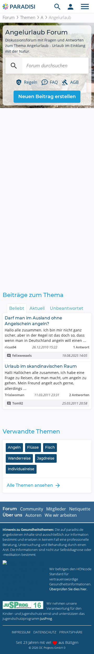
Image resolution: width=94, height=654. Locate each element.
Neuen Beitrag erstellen (47, 96)
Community (31, 509)
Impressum (21, 632)
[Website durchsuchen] (57, 6)
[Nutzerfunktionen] (70, 6)
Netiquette (79, 509)
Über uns (12, 515)
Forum (9, 17)
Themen (27, 17)
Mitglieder (56, 509)
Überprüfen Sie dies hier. (68, 589)
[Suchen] (13, 65)
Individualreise (21, 469)
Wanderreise (19, 458)
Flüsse (33, 447)
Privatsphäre (71, 632)
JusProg (46, 618)
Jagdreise (45, 458)
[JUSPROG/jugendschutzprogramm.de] (23, 605)
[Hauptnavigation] (84, 6)
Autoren (33, 515)
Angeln (14, 447)
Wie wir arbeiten (61, 515)
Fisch (50, 447)
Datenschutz (44, 632)
